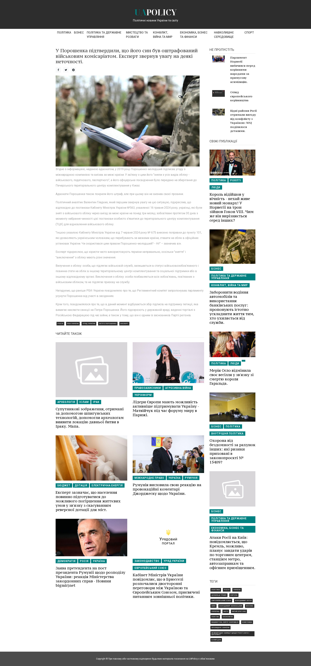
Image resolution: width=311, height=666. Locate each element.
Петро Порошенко (107, 323)
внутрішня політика (227, 433)
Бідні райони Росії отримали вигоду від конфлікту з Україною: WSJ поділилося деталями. (243, 121)
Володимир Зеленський (230, 606)
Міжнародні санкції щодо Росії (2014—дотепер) (230, 633)
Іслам (84, 402)
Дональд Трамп (218, 595)
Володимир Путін (243, 600)
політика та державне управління (104, 35)
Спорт (249, 32)
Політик (215, 617)
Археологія (66, 402)
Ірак (96, 402)
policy (155, 12)
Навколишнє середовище (224, 35)
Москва (249, 606)
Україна (174, 477)
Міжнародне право (149, 477)
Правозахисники (147, 388)
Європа (233, 595)
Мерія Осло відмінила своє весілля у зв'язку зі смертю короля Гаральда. (231, 377)
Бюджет (63, 485)
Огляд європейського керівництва (241, 96)
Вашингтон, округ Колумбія (224, 622)
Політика (64, 32)
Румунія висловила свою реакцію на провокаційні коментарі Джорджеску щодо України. (167, 489)
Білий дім (216, 640)
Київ (213, 606)
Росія (60, 323)
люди (215, 187)
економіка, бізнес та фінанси (194, 35)
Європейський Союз (150, 568)
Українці (215, 611)
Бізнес (79, 32)
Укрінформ (143, 395)
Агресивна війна (178, 388)
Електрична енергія (107, 485)
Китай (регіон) (239, 611)
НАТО (226, 611)
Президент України (220, 627)
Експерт (124, 323)
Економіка (228, 617)
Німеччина (247, 622)
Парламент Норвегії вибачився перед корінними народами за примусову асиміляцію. (242, 70)
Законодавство (146, 561)
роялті (235, 180)
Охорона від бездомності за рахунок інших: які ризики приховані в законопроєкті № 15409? (232, 451)
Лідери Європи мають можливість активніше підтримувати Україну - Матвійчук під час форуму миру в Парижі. (166, 408)
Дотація (81, 485)
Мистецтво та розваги (137, 35)
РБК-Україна (73, 323)
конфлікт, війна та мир (162, 35)
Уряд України (89, 323)
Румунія (191, 477)
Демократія (66, 561)
